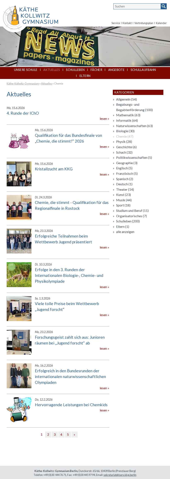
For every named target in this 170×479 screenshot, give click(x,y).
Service (116, 23)
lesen (103, 118)
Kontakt (127, 23)
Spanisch (124, 179)
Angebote (116, 70)
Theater (125, 189)
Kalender (161, 23)
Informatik (127, 120)
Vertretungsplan (143, 23)
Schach (124, 152)
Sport (123, 205)
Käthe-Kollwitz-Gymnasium (23, 83)
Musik (124, 200)
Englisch (124, 168)
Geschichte (126, 147)
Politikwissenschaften (134, 157)
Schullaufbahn (143, 70)
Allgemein (126, 99)
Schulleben (75, 70)
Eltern (85, 76)
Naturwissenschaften (134, 126)
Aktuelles (51, 70)
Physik (124, 141)
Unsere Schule (26, 70)
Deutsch (124, 184)
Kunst (123, 194)
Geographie (126, 163)
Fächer (96, 70)
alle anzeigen (125, 232)
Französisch (127, 173)
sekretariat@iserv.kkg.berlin (119, 475)
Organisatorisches (131, 216)
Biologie (125, 131)
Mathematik (128, 115)
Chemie (58, 83)
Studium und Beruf (132, 210)
